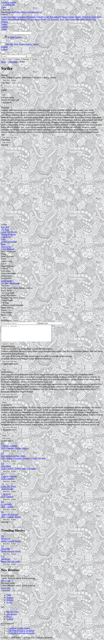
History (4, 19)
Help (8, 616)
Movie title (5, 580)
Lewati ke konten (8, 2)
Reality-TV (45, 19)
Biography (30, 17)
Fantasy (78, 17)
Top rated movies (34, 12)
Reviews (26, 59)
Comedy (39, 17)
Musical (23, 19)
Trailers (22, 44)
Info (3, 59)
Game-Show (96, 17)
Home (3, 62)
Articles (28, 44)
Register (4, 47)
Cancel (15, 320)
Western (4, 22)
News (37, 19)
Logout (4, 49)
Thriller (89, 19)
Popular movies (7, 12)
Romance (55, 19)
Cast (10, 59)
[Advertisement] (52, 172)
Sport (72, 19)
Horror (11, 19)
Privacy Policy (12, 611)
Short (67, 19)
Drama (65, 17)
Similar (35, 59)
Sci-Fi (62, 19)
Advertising (11, 614)
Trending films (12, 44)
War (94, 19)
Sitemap (9, 619)
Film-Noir (86, 17)
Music (17, 19)
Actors (35, 44)
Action (4, 17)
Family (71, 17)
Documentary (55, 17)
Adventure (11, 17)
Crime (46, 17)
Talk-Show (80, 19)
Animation (21, 17)
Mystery (31, 19)
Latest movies (21, 12)
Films (8, 595)
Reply (4, 369)
